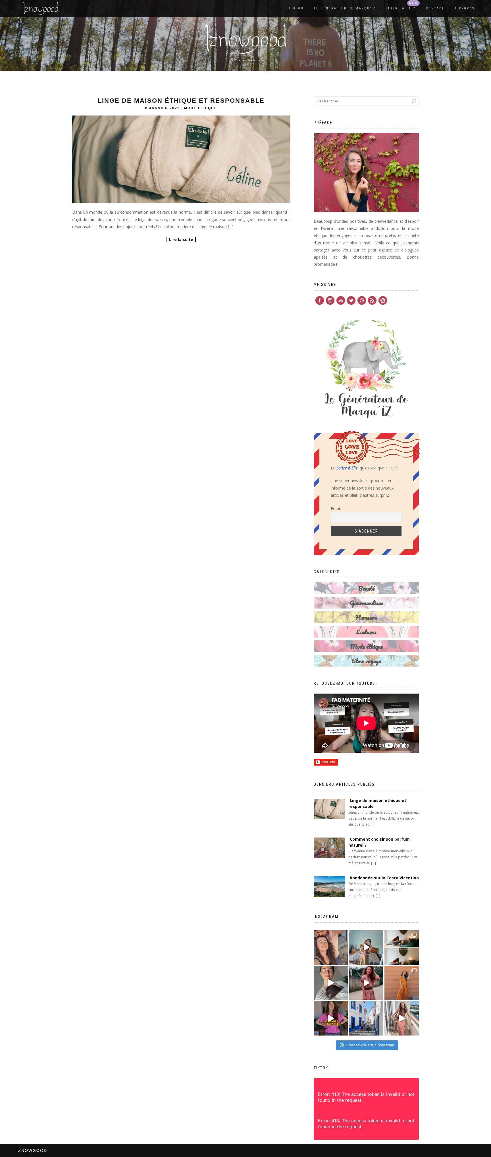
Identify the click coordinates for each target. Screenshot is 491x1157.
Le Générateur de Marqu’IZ (345, 8)
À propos (464, 8)
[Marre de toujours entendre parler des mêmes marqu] (331, 1018)
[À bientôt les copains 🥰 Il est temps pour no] (331, 947)
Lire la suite (181, 239)
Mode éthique (200, 108)
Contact (435, 8)
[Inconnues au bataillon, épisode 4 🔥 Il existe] (366, 947)
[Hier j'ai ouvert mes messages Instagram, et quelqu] (401, 947)
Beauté (366, 588)
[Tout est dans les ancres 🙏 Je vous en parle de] (331, 983)
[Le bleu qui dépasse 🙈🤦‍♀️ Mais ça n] (401, 1018)
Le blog (295, 8)
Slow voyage (366, 661)
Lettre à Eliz (401, 8)
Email (336, 508)
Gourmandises (366, 603)
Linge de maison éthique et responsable (181, 100)
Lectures (366, 632)
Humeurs (366, 617)
